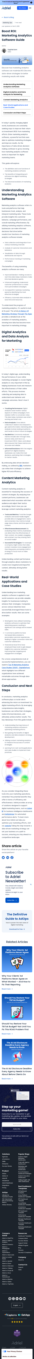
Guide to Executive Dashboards (24, 1176)
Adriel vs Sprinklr (7, 1261)
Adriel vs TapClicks (8, 1284)
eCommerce (6, 1159)
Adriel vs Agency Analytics (7, 1241)
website (7, 826)
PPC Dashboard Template (23, 1199)
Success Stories (7, 1166)
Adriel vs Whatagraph (6, 1247)
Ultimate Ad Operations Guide (7, 1195)
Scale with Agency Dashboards (23, 1163)
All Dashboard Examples (22, 1191)
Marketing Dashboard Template (24, 1227)
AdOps (4, 1173)
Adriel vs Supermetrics (6, 1251)
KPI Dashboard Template (22, 1211)
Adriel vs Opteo (7, 1281)
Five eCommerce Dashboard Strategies (24, 1172)
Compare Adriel (23, 1238)
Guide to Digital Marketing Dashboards (22, 1158)
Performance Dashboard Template (24, 1215)
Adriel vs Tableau (7, 1268)
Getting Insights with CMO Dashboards (24, 1180)
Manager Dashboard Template (24, 1219)
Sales (20, 1269)
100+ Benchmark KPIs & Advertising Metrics (7, 1200)
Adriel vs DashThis (7, 1238)
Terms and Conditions (23, 1348)
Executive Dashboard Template (24, 1223)
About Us (21, 1260)
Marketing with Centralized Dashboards (22, 1168)
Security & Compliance (25, 1252)
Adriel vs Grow (6, 1273)
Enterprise (5, 1164)
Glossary (20, 1250)
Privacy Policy (4, 1348)
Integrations (5, 1185)
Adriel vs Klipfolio (7, 1279)
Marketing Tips (7, 23)
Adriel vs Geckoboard (6, 1276)
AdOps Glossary (7, 1204)
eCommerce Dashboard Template (24, 1207)
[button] (30, 8)
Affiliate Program (23, 1245)
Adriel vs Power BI (7, 1270)
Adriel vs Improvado (8, 1255)
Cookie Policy (13, 1348)
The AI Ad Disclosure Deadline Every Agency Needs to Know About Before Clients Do (17, 1071)
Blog (19, 1248)
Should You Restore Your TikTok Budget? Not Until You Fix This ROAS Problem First (16, 1026)
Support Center (23, 1243)
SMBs (4, 1161)
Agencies (5, 1156)
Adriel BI (4, 1178)
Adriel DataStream (7, 1183)
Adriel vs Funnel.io (7, 1244)
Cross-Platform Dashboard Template (24, 1195)
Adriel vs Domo (6, 1263)
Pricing (4, 1187)
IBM (20, 466)
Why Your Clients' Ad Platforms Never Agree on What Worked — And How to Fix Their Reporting (16, 980)
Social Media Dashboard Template (24, 1203)
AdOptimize (9, 814)
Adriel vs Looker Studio (7, 1258)
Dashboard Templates (25, 1236)
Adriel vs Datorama (7, 1266)
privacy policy (7, 1138)
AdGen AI (5, 1176)
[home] (6, 8)
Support (20, 1267)
